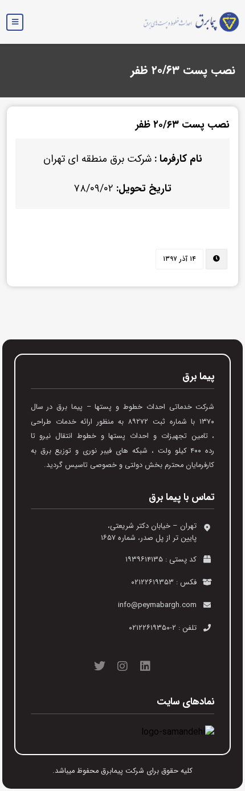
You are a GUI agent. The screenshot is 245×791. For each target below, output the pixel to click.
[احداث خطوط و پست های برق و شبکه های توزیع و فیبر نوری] (187, 22)
